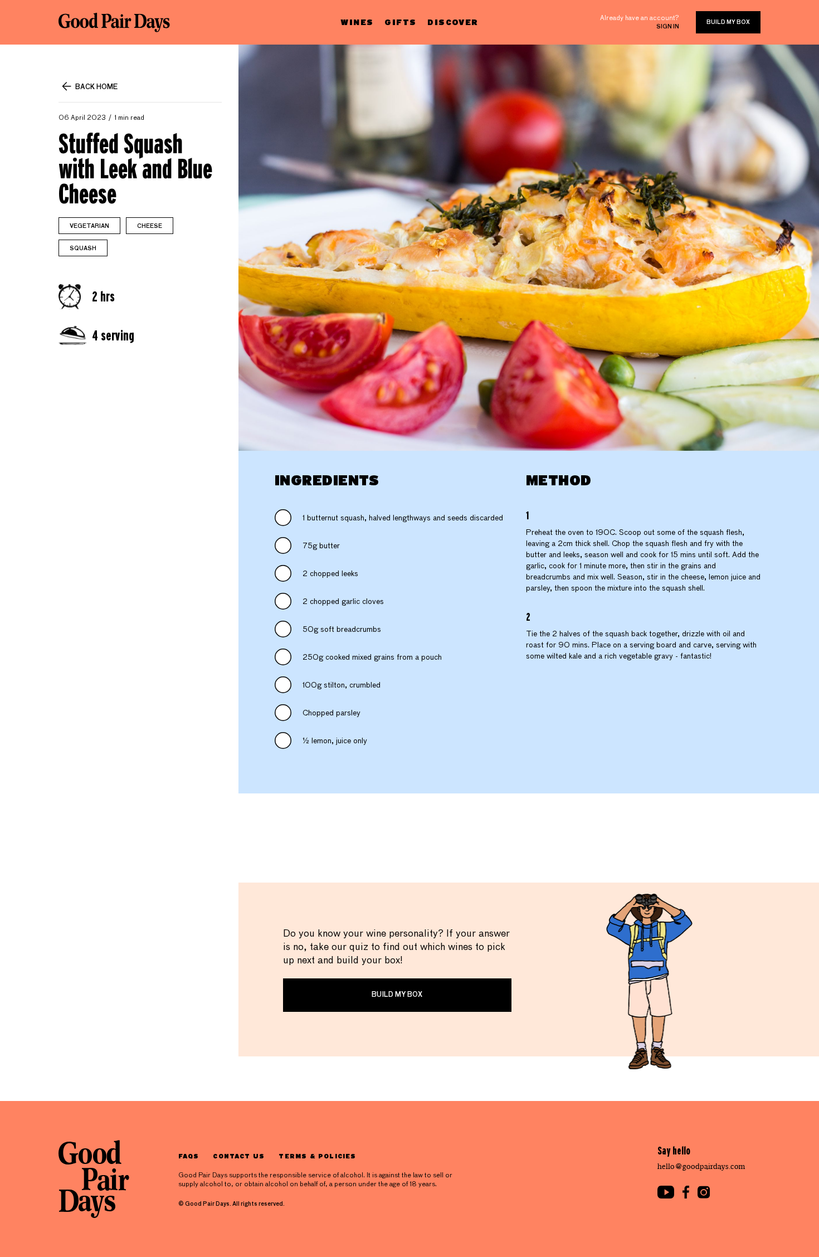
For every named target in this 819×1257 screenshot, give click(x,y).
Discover (452, 22)
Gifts (400, 22)
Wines (356, 22)
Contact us (239, 1155)
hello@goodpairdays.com (701, 1166)
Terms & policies (317, 1155)
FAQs (188, 1155)
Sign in (667, 27)
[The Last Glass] (114, 22)
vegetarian (89, 226)
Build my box (728, 22)
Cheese (149, 226)
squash (83, 248)
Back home (96, 87)
